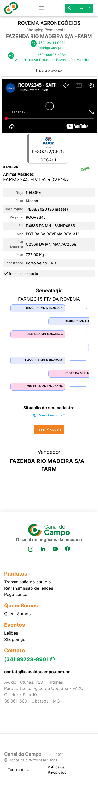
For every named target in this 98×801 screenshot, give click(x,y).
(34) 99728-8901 (27, 659)
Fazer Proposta (49, 429)
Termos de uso (20, 770)
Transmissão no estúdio (27, 581)
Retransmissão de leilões (28, 588)
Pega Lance (15, 594)
